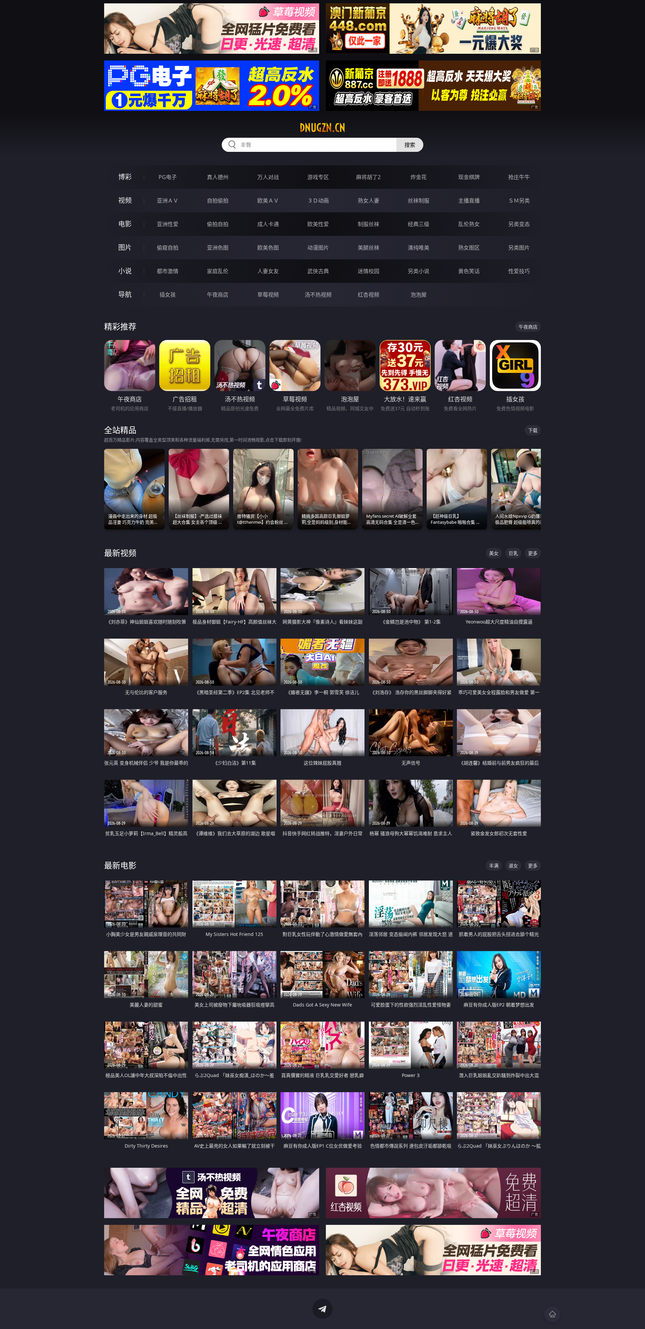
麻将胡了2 (368, 177)
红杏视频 (368, 294)
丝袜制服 (418, 200)
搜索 (409, 144)
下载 (533, 430)
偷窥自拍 (167, 247)
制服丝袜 (368, 224)
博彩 (125, 176)
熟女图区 (469, 247)
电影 (125, 223)
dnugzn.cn (322, 127)
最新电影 (120, 865)
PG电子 (168, 177)
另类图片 (519, 247)
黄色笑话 (469, 271)
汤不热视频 (318, 294)
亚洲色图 (217, 247)
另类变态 (519, 224)
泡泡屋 (419, 294)
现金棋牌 (469, 177)
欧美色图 (268, 247)
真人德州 (217, 177)
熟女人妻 (368, 200)
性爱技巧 (519, 271)
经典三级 (418, 224)
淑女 (513, 865)
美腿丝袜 (368, 247)
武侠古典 (318, 271)
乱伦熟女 (469, 224)
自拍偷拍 (217, 200)
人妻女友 (268, 271)
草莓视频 (268, 294)
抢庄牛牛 (519, 177)
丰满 (494, 865)
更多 (533, 553)
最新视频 (120, 552)
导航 (125, 294)
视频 (125, 200)
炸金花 (419, 177)
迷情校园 (368, 271)
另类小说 (418, 271)
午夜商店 (217, 294)
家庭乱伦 (217, 271)
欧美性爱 (318, 224)
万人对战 (268, 177)
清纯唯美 (418, 247)
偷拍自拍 (217, 224)
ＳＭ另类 (519, 200)
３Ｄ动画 (318, 200)
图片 (125, 247)
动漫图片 (318, 247)
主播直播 (469, 200)
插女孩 (168, 294)
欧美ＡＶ (268, 200)
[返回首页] (552, 1314)
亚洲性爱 (167, 224)
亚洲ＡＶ (167, 200)
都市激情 (167, 271)
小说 (125, 270)
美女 (494, 553)
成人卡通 (268, 224)
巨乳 (513, 553)
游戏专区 (318, 177)
